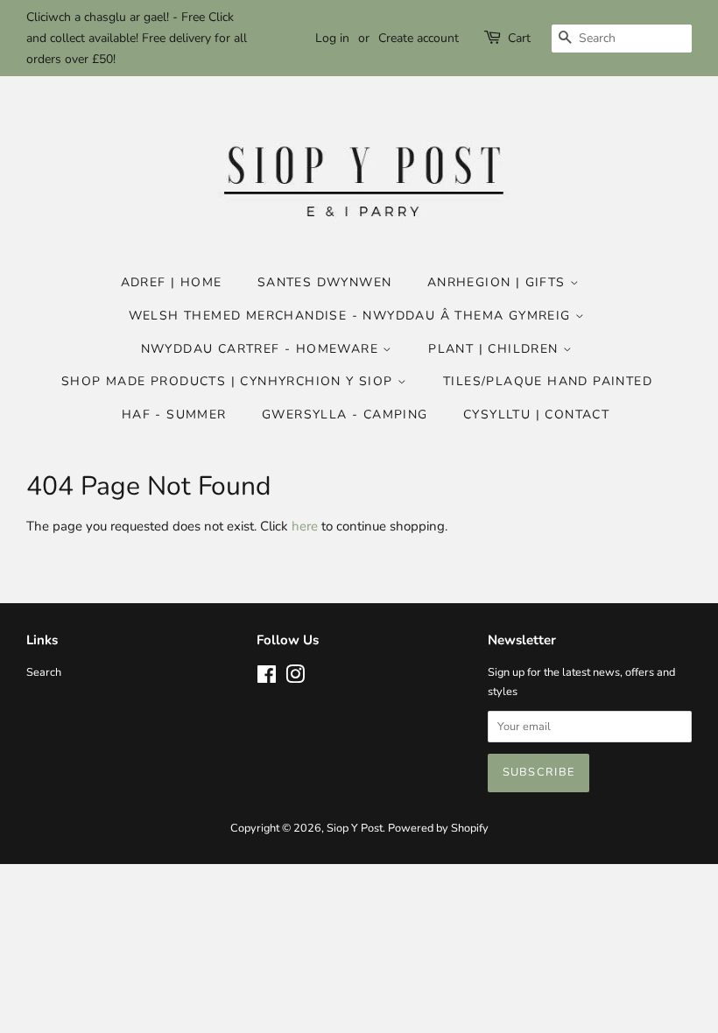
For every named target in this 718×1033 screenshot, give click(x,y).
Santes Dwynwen (324, 282)
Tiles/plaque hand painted (547, 381)
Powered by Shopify (438, 828)
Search (43, 672)
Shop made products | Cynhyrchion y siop (229, 381)
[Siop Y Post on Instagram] (295, 678)
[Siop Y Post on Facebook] (267, 678)
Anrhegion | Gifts (498, 282)
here (305, 526)
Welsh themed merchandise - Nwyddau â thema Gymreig (352, 315)
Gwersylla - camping (345, 414)
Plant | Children (495, 349)
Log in (332, 38)
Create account (418, 38)
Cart (519, 38)
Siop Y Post (355, 828)
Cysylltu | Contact (536, 414)
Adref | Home (171, 282)
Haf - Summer (174, 414)
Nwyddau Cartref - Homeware (262, 349)
